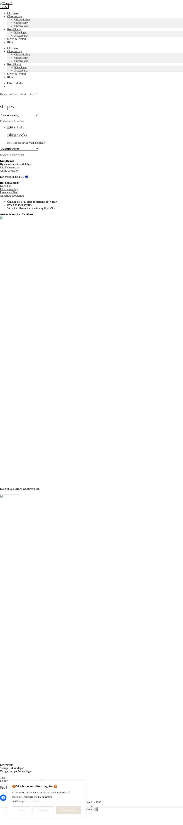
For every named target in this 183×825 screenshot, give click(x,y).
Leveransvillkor (9, 192)
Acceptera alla (68, 810)
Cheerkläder (21, 22)
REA (10, 42)
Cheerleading (14, 16)
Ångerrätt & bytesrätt (12, 195)
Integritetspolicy (9, 189)
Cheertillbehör (22, 19)
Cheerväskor (21, 25)
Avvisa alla (43, 810)
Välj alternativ (37, 142)
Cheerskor (13, 13)
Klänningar (20, 32)
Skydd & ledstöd (16, 38)
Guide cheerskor (9, 170)
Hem (3, 94)
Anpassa (21, 810)
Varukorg (91, 809)
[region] (46, 799)
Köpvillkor (6, 185)
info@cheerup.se (9, 167)
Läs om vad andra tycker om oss (19, 488)
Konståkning (14, 29)
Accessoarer (21, 35)
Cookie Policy (33, 801)
